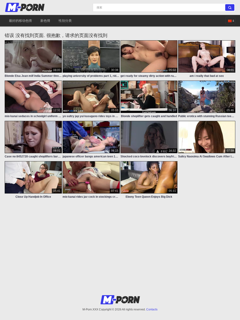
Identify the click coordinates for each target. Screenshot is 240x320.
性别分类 (65, 20)
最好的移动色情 (20, 20)
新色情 (45, 20)
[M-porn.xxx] (25, 7)
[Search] (229, 7)
